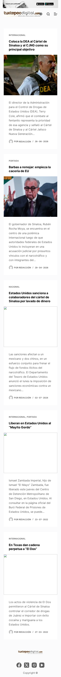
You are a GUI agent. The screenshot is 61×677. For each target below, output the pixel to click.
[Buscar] (48, 14)
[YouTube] (41, 665)
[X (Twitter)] (26, 665)
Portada (14, 161)
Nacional (14, 287)
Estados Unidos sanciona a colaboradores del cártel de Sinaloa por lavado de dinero (29, 297)
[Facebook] (19, 665)
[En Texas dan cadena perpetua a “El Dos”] (30, 574)
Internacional (17, 35)
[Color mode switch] (41, 14)
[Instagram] (34, 665)
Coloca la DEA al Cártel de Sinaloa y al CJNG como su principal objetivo (28, 45)
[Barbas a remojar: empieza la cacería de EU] (30, 196)
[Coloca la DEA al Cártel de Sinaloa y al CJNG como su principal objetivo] (30, 75)
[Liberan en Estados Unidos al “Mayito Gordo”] (30, 453)
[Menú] (55, 14)
